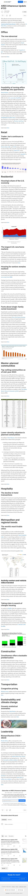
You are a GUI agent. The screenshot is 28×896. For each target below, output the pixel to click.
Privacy (13, 886)
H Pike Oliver (6, 11)
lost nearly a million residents (10, 760)
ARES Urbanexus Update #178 (9, 839)
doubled (3, 776)
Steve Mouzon (11, 438)
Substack (8, 893)
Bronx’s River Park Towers (18, 756)
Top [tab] (2, 836)
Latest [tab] (6, 836)
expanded (23, 154)
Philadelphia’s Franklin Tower (8, 117)
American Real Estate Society (8, 24)
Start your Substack (10, 890)
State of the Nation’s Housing (18, 317)
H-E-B (14, 147)
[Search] (25, 836)
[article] (14, 843)
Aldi (9, 147)
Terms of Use (20, 803)
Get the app (20, 890)
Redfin (10, 608)
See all (3, 868)
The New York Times (19, 121)
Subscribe (20, 1)
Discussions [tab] (11, 836)
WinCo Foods (4, 147)
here (8, 57)
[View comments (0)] (7, 15)
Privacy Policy (23, 805)
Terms (17, 886)
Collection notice (22, 886)
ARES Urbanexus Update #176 (9, 858)
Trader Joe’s (16, 150)
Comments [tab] (4, 819)
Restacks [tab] (10, 819)
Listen (25, 11)
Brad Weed (12, 711)
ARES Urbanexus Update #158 (9, 849)
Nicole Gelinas (4, 741)
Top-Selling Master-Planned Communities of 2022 (14, 390)
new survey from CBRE (6, 277)
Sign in (25, 1)
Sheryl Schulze (4, 92)
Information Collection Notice (13, 805)
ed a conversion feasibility (14, 98)
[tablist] (6, 819)
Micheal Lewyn (4, 691)
